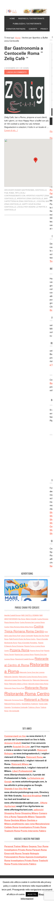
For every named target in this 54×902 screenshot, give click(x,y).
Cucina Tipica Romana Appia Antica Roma (18, 627)
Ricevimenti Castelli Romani (24, 659)
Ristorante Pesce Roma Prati (14, 688)
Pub (6, 193)
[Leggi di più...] (11, 130)
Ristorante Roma (36, 687)
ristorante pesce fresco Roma (38, 684)
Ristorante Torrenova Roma (13, 700)
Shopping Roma (12, 813)
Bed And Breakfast (32, 795)
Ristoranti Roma (34, 757)
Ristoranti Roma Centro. (12, 704)
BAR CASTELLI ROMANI (30, 615)
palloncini (38, 809)
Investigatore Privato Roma (32, 827)
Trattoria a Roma (34, 707)
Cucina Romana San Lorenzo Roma (32, 622)
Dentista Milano (18, 820)
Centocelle (41, 190)
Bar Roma (21, 619)
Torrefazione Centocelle (19, 707)
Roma (11, 193)
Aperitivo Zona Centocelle (30, 198)
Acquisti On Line (21, 746)
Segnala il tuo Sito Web (16, 788)
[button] (36, 160)
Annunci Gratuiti (13, 742)
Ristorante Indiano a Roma (18, 684)
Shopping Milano (29, 813)
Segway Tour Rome (38, 846)
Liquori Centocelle (27, 635)
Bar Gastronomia (25, 190)
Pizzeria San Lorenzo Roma (24, 654)
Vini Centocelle (14, 711)
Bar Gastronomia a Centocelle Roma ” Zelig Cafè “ (23, 53)
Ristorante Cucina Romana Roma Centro (33, 676)
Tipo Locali (20, 193)
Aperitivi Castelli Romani (12, 615)
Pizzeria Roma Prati (36, 650)
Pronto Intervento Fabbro (33, 830)
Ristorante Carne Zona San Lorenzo (31, 672)
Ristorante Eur (27, 680)
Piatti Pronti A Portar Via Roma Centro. (22, 639)
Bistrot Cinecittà (31, 619)
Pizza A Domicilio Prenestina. (27, 643)
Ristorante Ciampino (11, 676)
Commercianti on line (15, 736)
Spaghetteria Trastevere (30, 704)
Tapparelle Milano (26, 816)
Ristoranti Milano (20, 764)
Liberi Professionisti (22, 771)
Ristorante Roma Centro (26, 693)
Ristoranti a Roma (36, 699)
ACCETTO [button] (32, 894)
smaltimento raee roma (23, 823)
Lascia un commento (16, 72)
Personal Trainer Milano (16, 846)
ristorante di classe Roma (13, 680)
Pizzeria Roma (19, 650)
